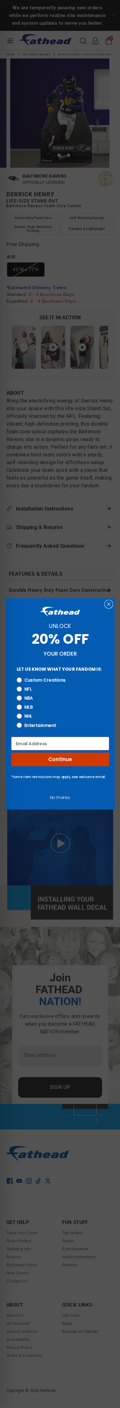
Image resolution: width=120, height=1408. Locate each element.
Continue (60, 759)
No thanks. (60, 797)
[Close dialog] (108, 604)
